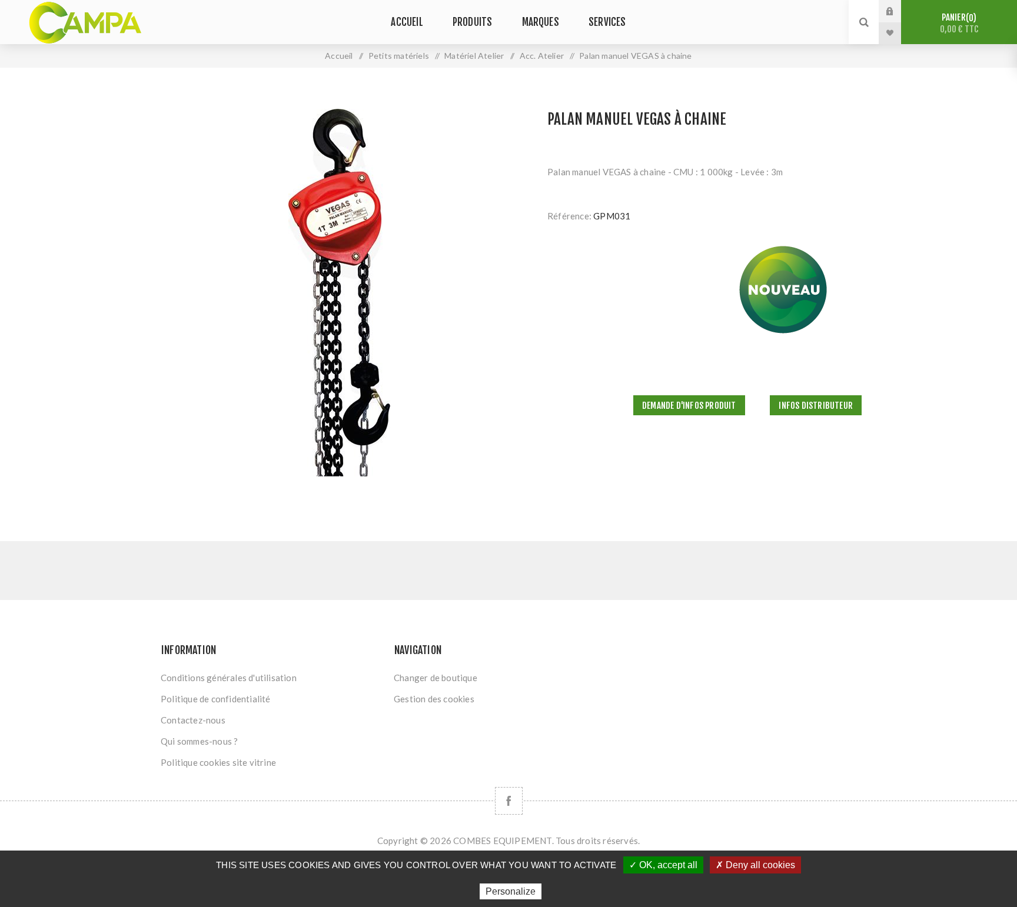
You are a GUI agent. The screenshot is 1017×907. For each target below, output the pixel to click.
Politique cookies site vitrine (218, 762)
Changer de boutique (435, 677)
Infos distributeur (816, 405)
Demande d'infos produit (689, 405)
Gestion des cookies (434, 698)
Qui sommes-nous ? (199, 741)
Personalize (511, 891)
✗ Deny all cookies (755, 865)
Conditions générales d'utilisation (229, 677)
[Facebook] (509, 801)
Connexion (898, 11)
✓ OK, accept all (663, 865)
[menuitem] (271, 677)
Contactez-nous (193, 720)
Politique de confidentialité (216, 698)
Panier (959, 23)
